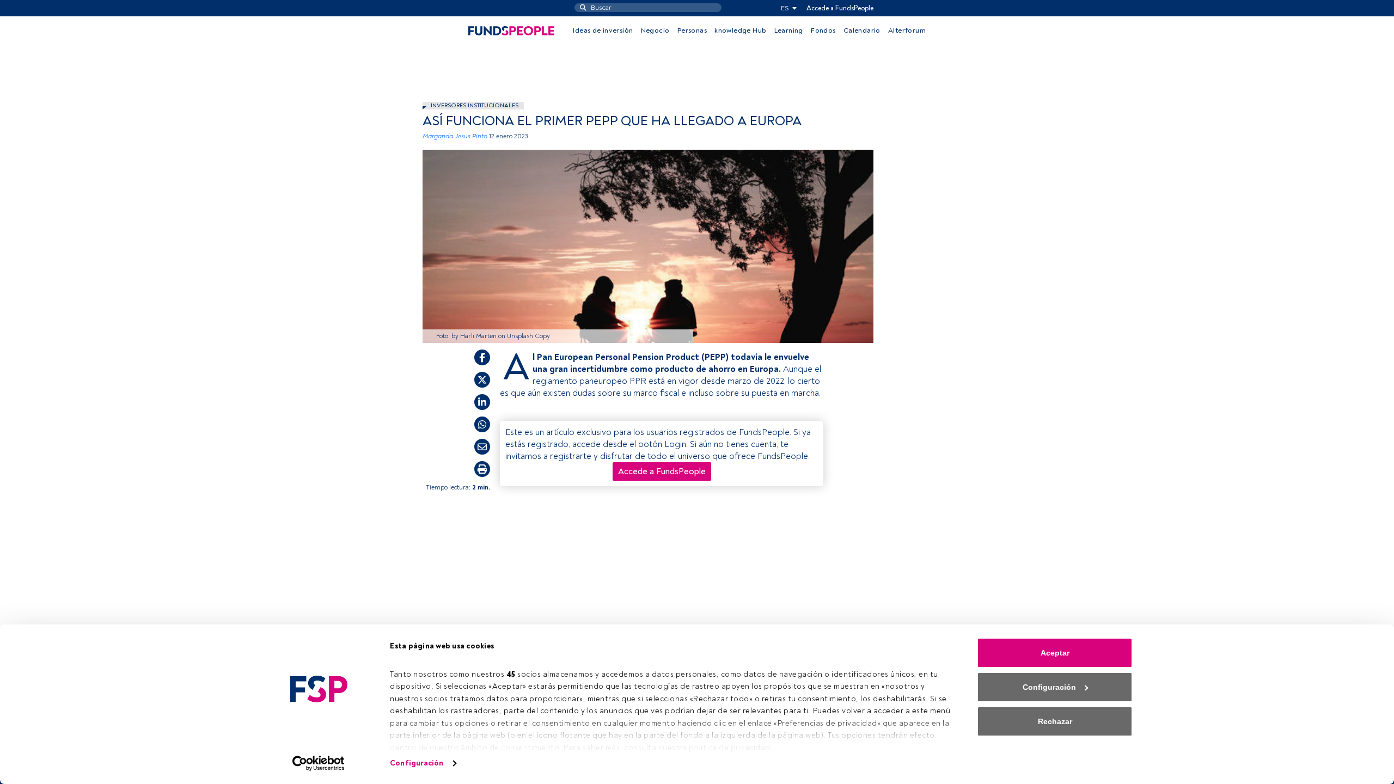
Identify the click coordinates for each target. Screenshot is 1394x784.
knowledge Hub (740, 30)
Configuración (416, 763)
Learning (788, 30)
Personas (692, 30)
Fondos (823, 30)
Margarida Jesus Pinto (455, 136)
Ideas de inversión (603, 30)
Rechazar (1055, 721)
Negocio (655, 30)
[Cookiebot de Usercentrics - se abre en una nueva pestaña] (318, 763)
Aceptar (1055, 652)
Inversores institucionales (474, 105)
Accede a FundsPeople (839, 8)
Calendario (862, 30)
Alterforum (907, 30)
